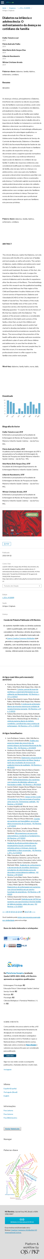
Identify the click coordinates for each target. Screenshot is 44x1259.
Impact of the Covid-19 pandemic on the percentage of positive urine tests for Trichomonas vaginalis (24, 799)
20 (12, 912)
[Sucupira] (15, 968)
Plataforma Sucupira (15, 973)
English (6, 1096)
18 (7, 912)
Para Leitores (8, 1110)
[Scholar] (25, 940)
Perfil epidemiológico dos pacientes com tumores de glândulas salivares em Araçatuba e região (23, 782)
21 (14, 912)
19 (9, 912)
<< (3, 912)
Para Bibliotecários (10, 1118)
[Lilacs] (12, 940)
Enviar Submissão (12, 1129)
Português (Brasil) (10, 1092)
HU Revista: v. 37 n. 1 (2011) (28, 726)
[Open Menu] (2, 2)
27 (28, 912)
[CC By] (22, 1223)
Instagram (7, 1069)
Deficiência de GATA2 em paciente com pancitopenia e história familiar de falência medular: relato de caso (24, 901)
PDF (7, 544)
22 (16, 912)
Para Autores (8, 1114)
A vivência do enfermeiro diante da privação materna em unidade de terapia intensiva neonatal (23, 706)
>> (34, 912)
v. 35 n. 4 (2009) (24, 8)
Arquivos (12, 8)
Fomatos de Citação (11, 586)
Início (4, 8)
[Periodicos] (10, 947)
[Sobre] (10, 1057)
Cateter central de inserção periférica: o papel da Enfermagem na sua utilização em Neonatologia (22, 691)
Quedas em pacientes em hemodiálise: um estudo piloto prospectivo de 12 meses (23, 821)
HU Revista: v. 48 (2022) (32, 784)
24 (21, 912)
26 (26, 912)
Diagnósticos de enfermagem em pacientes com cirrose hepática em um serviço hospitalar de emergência (23, 889)
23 (19, 912)
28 (30, 912)
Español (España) (10, 1088)
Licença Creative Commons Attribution (21, 638)
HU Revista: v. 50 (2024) (27, 748)
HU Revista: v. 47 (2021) (16, 838)
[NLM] (21, 947)
